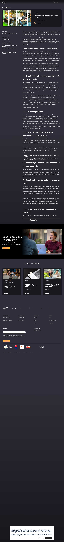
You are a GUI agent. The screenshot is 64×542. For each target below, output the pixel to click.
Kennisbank (51, 323)
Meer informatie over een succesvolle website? (9, 53)
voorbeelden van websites (34, 71)
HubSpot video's (52, 318)
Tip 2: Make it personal (6, 39)
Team (35, 323)
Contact (35, 321)
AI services (20, 321)
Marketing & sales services (23, 318)
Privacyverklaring (22, 352)
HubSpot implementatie (7, 318)
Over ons (35, 317)
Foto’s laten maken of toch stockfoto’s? (9, 33)
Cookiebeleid (28, 352)
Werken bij (35, 320)
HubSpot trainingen (6, 321)
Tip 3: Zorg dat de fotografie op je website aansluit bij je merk (8, 42)
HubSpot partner (37, 318)
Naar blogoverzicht (7, 7)
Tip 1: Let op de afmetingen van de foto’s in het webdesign (9, 36)
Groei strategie (21, 320)
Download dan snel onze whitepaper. (49, 215)
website (55, 32)
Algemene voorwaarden (36, 352)
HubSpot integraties (6, 317)
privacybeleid (39, 531)
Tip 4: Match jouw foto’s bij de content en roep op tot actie (9, 46)
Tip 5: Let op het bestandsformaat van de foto (9, 49)
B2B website (27, 82)
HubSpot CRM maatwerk (7, 320)
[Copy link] (36, 220)
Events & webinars (52, 320)
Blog (50, 317)
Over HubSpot (51, 321)
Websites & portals (21, 317)
